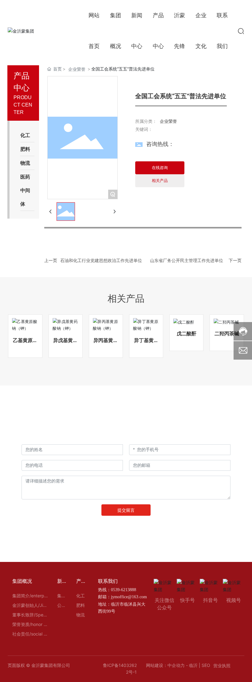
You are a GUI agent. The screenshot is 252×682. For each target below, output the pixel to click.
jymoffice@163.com (129, 597)
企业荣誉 (76, 69)
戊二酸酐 (186, 333)
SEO (206, 665)
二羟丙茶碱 (227, 333)
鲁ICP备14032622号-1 (120, 669)
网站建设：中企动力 (165, 665)
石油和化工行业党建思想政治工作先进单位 (101, 260)
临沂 (193, 665)
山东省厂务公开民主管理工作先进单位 (186, 260)
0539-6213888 (123, 589)
